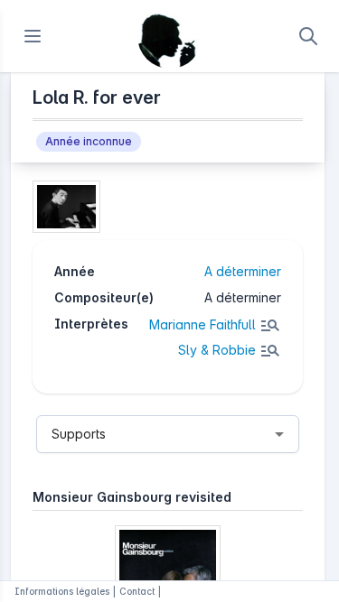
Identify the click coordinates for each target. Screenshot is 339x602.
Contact (137, 591)
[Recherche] (308, 36)
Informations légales (61, 591)
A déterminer (242, 271)
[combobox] (168, 434)
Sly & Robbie (217, 349)
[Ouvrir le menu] (32, 36)
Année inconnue (88, 141)
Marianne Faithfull (202, 324)
